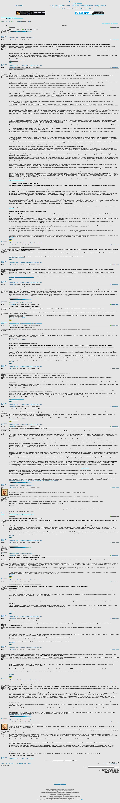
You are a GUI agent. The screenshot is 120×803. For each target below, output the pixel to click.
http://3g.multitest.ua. (85, 467)
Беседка (29, 21)
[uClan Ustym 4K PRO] (30, 14)
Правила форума (61, 5)
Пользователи (90, 5)
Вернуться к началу (4, 37)
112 (19, 18)
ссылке (81, 799)
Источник (11, 208)
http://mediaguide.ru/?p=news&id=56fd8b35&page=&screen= (21, 277)
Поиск (77, 5)
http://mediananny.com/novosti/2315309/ (17, 257)
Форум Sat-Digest (22, 21)
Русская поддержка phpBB (60, 784)
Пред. (8, 18)
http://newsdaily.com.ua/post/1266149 (16, 399)
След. (21, 18)
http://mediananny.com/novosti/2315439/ (17, 317)
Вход (102, 6)
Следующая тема (114, 23)
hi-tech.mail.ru (12, 611)
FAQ (70, 5)
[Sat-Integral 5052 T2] (89, 14)
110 (15, 18)
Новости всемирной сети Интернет (8, 17)
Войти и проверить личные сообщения (88, 6)
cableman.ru (11, 674)
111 (17, 18)
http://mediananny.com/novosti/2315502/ (17, 418)
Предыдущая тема (106, 23)
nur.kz (10, 506)
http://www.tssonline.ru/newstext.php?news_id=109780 (20, 714)
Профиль (59, 6)
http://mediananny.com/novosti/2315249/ (17, 59)
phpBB (59, 782)
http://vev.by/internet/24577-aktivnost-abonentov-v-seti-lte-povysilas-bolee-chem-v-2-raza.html (28, 296)
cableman (11, 751)
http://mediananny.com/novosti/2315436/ (17, 339)
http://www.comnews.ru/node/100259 (16, 180)
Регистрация (103, 5)
